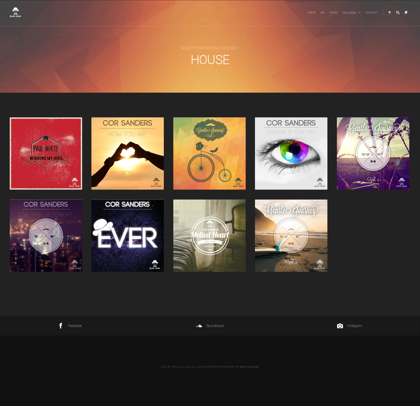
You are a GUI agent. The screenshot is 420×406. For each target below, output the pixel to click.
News (334, 12)
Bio (323, 12)
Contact (372, 12)
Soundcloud (215, 326)
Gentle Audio (249, 367)
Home (311, 12)
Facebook (75, 326)
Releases (349, 13)
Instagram (354, 326)
